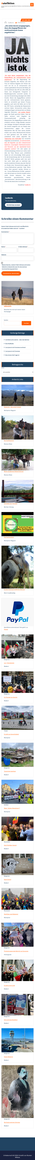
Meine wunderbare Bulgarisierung (13, 471)
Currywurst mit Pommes (12, 351)
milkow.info (7, 306)
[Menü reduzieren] (32, 4)
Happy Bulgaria (8, 1057)
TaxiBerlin (9, 198)
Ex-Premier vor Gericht (10, 697)
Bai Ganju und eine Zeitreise (12, 1122)
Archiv (2, 368)
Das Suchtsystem (9, 537)
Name (3, 246)
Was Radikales (9, 343)
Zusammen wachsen (10, 771)
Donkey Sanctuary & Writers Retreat (14, 589)
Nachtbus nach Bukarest (11, 914)
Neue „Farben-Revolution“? (12, 808)
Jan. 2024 (27, 20)
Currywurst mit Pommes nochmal (15, 347)
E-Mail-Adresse (23, 246)
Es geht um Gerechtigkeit (11, 734)
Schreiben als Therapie (10, 503)
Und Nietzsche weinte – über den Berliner (17, 340)
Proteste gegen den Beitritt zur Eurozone (16, 951)
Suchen (6, 320)
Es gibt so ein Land (9, 985)
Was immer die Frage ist (12, 355)
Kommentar (5, 232)
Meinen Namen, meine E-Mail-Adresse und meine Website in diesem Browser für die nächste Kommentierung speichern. (16, 267)
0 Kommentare (21, 22)
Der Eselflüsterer (9, 440)
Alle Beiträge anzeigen (13, 205)
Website (3, 255)
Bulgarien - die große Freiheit (12, 407)
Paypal (6, 629)
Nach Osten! (7, 879)
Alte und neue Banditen (11, 1020)
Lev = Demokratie (9, 663)
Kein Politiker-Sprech (10, 845)
